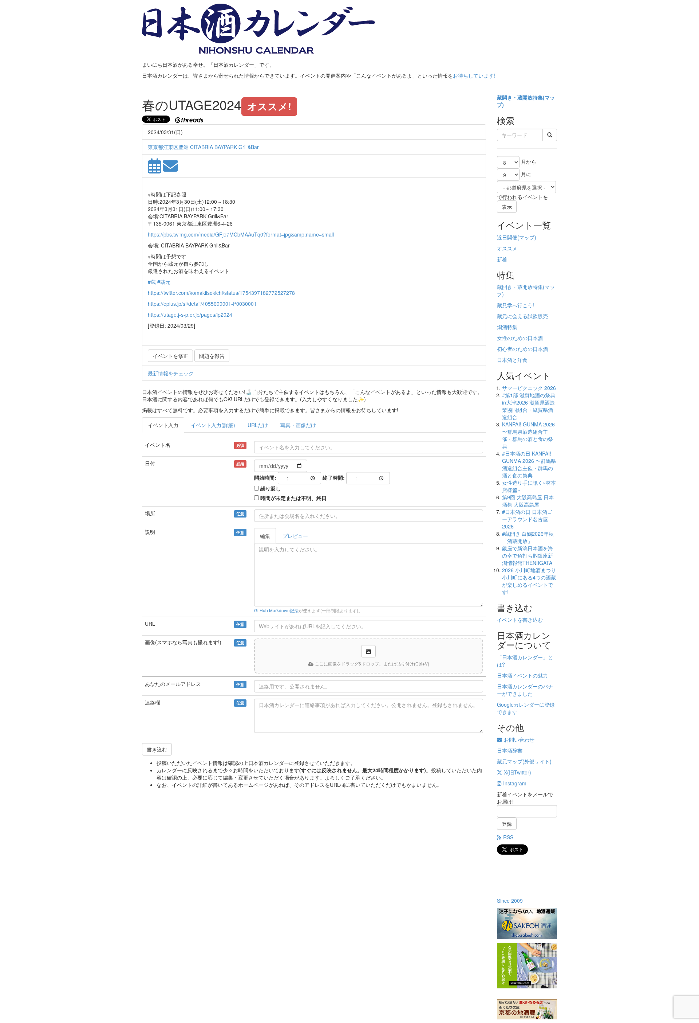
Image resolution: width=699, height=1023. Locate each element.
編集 (265, 535)
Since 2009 (510, 900)
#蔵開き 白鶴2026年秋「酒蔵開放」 (528, 537)
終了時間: (334, 477)
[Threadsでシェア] (190, 119)
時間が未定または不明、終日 (293, 497)
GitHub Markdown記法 (276, 610)
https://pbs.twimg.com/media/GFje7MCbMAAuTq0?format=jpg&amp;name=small (241, 234)
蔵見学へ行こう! (515, 305)
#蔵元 (163, 281)
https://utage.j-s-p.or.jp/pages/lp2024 (190, 314)
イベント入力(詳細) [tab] (213, 425)
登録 (507, 823)
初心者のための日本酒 (522, 348)
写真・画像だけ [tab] (298, 425)
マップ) (527, 237)
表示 (507, 206)
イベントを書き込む (520, 619)
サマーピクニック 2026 (529, 387)
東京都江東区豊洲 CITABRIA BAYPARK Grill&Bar (203, 147)
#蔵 (152, 281)
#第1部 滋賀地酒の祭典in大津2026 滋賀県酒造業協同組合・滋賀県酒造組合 (528, 406)
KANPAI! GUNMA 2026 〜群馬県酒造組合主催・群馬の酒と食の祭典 (528, 435)
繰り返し (270, 488)
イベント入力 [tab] (163, 425)
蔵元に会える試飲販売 (522, 316)
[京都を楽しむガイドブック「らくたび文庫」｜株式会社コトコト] (527, 1009)
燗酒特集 (507, 327)
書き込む (157, 749)
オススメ (507, 248)
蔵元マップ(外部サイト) (524, 761)
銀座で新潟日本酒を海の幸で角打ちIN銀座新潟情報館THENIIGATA (527, 555)
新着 (502, 259)
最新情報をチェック (171, 373)
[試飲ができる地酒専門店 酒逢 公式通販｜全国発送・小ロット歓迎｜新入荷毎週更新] (527, 923)
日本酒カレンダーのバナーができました (525, 690)
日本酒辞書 (509, 750)
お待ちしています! (474, 75)
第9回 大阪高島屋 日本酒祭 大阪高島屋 (528, 500)
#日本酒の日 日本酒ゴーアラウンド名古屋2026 (527, 519)
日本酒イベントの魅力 (522, 675)
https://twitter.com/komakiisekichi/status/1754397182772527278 (221, 292)
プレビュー (295, 535)
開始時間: (265, 477)
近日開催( (508, 237)
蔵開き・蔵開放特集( (521, 97)
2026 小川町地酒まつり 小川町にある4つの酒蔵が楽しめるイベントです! (529, 581)
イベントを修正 (170, 355)
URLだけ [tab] (258, 425)
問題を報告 (212, 355)
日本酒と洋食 (512, 359)
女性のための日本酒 (520, 337)
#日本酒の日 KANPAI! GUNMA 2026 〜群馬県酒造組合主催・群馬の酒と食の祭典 (529, 464)
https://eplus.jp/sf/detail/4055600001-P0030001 (202, 303)
